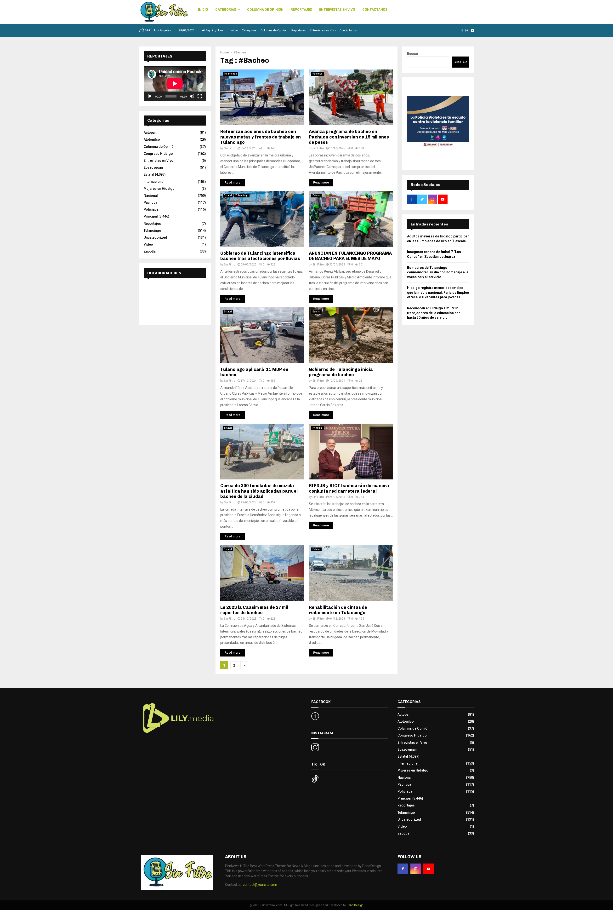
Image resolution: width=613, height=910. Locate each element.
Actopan (150, 132)
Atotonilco (152, 139)
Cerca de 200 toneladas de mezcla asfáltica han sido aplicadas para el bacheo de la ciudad (259, 491)
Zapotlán (151, 251)
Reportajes (301, 10)
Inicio (203, 10)
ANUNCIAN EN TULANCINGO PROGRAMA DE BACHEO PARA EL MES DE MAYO (350, 256)
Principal (317, 427)
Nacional (151, 195)
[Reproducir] (150, 96)
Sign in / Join (214, 30)
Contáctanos (374, 10)
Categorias (225, 10)
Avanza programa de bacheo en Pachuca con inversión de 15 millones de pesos (349, 137)
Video (148, 244)
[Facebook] (402, 869)
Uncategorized (155, 237)
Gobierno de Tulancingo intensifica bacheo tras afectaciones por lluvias (260, 256)
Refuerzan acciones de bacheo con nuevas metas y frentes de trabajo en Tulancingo (260, 137)
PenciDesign (355, 905)
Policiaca (151, 209)
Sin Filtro (229, 148)
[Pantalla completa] (199, 96)
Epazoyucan (153, 167)
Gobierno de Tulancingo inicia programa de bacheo (341, 372)
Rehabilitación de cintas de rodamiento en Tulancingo (338, 610)
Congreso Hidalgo (158, 154)
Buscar (412, 54)
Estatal (228, 195)
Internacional (154, 182)
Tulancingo (230, 73)
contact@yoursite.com (260, 885)
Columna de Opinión (265, 10)
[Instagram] (415, 869)
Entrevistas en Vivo (337, 10)
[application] (175, 83)
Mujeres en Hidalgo (159, 188)
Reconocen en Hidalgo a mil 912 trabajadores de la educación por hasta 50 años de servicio (433, 312)
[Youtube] (428, 869)
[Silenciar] (192, 96)
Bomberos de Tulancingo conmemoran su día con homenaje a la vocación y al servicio (437, 272)
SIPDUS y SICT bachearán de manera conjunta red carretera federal (349, 488)
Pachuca (317, 73)
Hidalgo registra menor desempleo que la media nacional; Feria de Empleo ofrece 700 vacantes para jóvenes (438, 292)
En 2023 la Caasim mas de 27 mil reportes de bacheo (254, 610)
